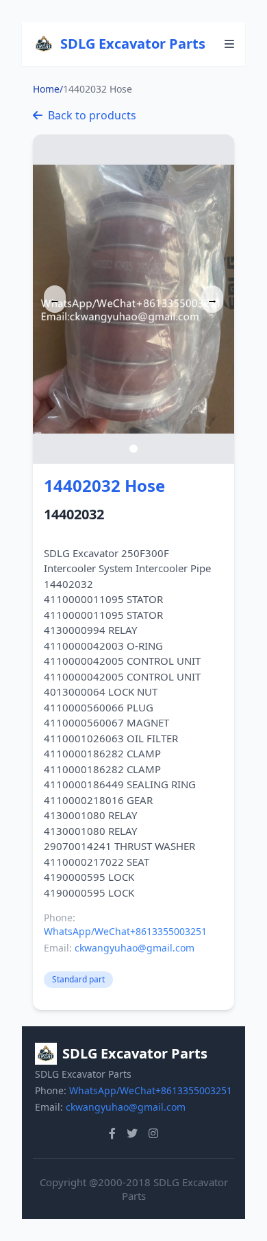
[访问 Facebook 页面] (112, 1133)
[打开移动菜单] (229, 44)
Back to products (92, 115)
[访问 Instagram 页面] (153, 1133)
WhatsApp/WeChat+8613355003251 (125, 931)
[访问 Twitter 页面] (132, 1133)
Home (46, 88)
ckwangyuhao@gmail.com (134, 947)
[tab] (133, 449)
